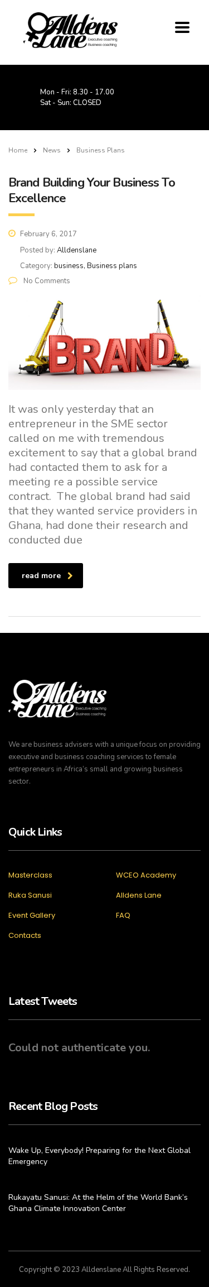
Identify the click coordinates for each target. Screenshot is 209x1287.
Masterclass (30, 875)
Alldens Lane (139, 895)
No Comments (46, 281)
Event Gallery (31, 915)
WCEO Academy (146, 875)
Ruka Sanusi (30, 895)
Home (17, 150)
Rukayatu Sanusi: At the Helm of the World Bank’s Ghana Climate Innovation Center (98, 1203)
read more (41, 575)
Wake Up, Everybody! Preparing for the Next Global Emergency (99, 1156)
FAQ (123, 915)
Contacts (24, 935)
